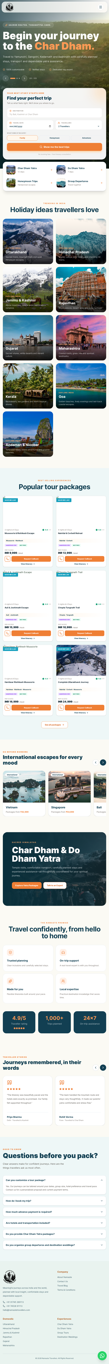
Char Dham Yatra (65, 1334)
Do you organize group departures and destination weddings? (40, 1255)
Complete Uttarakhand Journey (73, 692)
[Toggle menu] (101, 7)
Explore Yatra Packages (26, 896)
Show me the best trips (56, 157)
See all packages (53, 735)
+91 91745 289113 (15, 1312)
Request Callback (31, 569)
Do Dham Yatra (64, 1339)
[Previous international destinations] (96, 773)
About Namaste (64, 1287)
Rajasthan (7, 1347)
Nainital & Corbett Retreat (70, 543)
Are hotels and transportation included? (28, 1233)
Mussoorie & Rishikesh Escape (19, 543)
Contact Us (62, 1291)
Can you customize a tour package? (25, 1190)
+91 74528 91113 (14, 1316)
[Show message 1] (12, 88)
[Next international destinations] (103, 773)
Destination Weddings (67, 1347)
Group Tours (63, 1343)
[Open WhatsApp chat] (102, 1355)
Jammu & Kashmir (11, 1343)
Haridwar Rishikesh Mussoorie (19, 692)
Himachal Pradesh (11, 1339)
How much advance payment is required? (29, 1222)
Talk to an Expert (55, 896)
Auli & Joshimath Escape (17, 618)
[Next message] (24, 89)
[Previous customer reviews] (96, 1078)
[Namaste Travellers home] (16, 7)
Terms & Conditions (66, 1300)
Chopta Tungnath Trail (69, 618)
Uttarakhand (8, 1334)
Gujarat (6, 1351)
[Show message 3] (19, 88)
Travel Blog (62, 1296)
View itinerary (26, 574)
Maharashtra (8, 1356)
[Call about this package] (7, 569)
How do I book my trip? (18, 1211)
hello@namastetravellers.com (16, 1320)
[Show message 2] (17, 88)
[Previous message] (6, 89)
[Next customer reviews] (103, 1078)
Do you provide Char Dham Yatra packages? (30, 1244)
